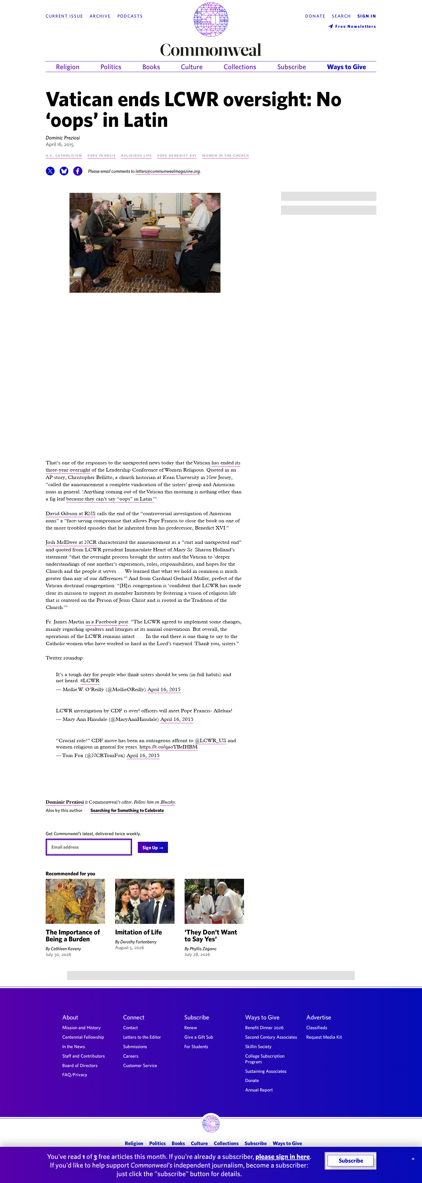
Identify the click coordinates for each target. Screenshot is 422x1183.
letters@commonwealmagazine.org (167, 171)
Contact (130, 1027)
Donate (315, 16)
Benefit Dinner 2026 (264, 1027)
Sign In (366, 16)
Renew (190, 1027)
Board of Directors (80, 1065)
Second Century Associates (271, 1037)
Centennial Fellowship (83, 1037)
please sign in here (282, 1156)
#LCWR (89, 680)
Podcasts (130, 16)
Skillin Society (258, 1046)
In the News (73, 1046)
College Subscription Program (264, 1058)
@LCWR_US (210, 740)
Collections (240, 67)
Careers (130, 1055)
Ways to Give (346, 67)
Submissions (135, 1046)
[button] (50, 174)
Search (341, 16)
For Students (196, 1046)
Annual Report (259, 1089)
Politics (110, 67)
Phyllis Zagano (203, 948)
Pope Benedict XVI (177, 155)
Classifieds (316, 1027)
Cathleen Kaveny (66, 948)
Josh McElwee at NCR (71, 542)
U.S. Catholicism (64, 155)
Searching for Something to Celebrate (127, 810)
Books (151, 67)
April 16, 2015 (164, 689)
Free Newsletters (355, 26)
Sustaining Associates (266, 1071)
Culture (192, 67)
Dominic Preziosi (63, 138)
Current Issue (64, 16)
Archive (100, 16)
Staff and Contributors (83, 1055)
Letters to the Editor (142, 1037)
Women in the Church (225, 155)
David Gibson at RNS (71, 513)
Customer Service (140, 1065)
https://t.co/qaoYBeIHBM (169, 747)
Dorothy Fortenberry (138, 941)
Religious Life (136, 155)
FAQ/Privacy (74, 1074)
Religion (68, 67)
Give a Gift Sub (198, 1037)
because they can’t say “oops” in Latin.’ (110, 499)
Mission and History (81, 1027)
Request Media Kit (324, 1037)
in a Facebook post (107, 621)
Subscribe (291, 67)
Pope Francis (102, 155)
